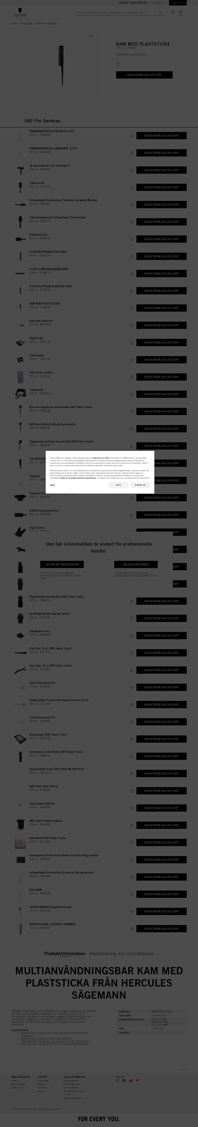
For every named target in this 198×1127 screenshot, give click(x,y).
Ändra (52, 485)
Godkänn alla (140, 485)
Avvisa (118, 485)
